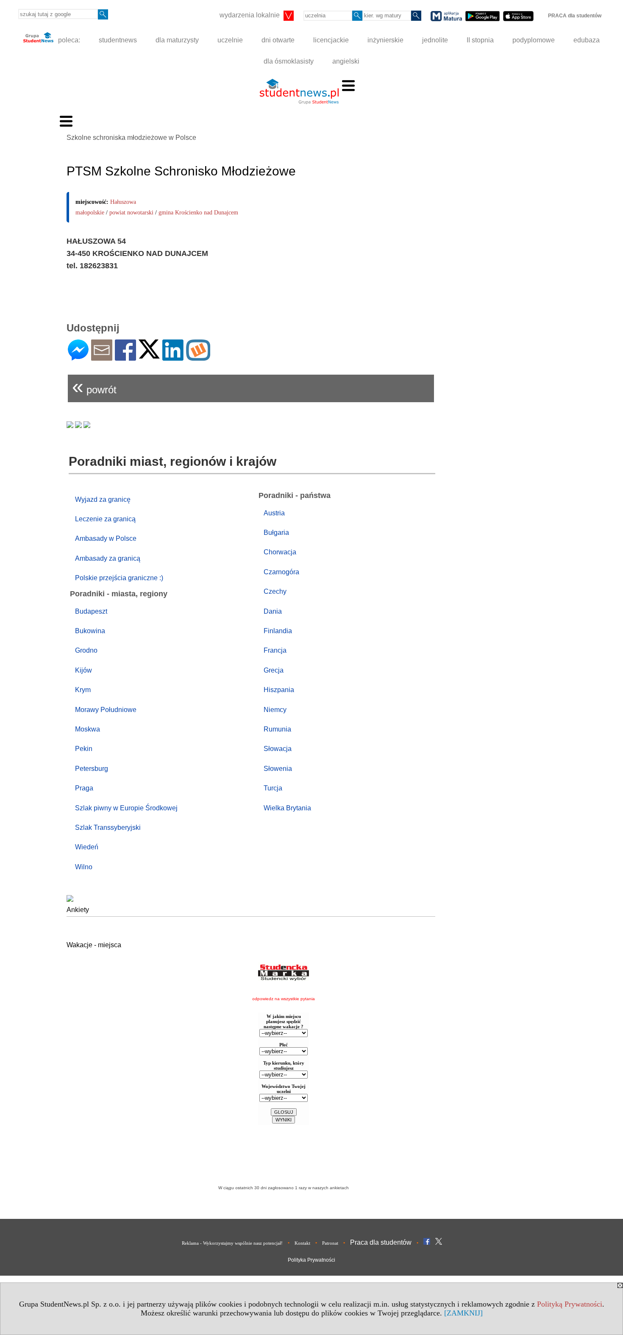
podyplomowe (533, 40)
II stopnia (480, 40)
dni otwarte (278, 40)
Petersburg (91, 768)
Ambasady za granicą (107, 558)
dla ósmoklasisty (289, 61)
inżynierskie (385, 40)
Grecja (274, 670)
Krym (83, 689)
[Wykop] (198, 357)
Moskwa (87, 729)
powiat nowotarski (131, 212)
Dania (273, 611)
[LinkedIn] (173, 357)
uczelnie (230, 40)
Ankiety (78, 909)
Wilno (83, 867)
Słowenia (278, 768)
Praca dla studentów (381, 1242)
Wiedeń (86, 847)
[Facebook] (125, 357)
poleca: (68, 40)
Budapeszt (91, 611)
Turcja (273, 788)
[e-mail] (101, 357)
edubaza (586, 40)
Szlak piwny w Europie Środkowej (126, 808)
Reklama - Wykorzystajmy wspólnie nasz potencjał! (232, 1243)
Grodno (86, 650)
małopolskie (89, 212)
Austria (274, 513)
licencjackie (331, 40)
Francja (275, 650)
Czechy (275, 591)
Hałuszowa (123, 202)
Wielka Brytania (287, 808)
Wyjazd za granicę (103, 499)
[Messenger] (78, 357)
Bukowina (90, 630)
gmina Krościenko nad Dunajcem (198, 212)
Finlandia (278, 630)
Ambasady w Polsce (105, 538)
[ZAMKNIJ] (463, 1313)
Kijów (83, 670)
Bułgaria (276, 532)
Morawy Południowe (105, 709)
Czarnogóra (281, 572)
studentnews (118, 40)
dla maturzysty (177, 40)
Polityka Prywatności (311, 1260)
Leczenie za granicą (105, 519)
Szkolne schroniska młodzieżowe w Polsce (131, 137)
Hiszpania (279, 689)
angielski (345, 61)
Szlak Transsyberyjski (108, 827)
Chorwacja (280, 552)
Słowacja (278, 748)
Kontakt (302, 1243)
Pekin (83, 748)
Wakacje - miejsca (94, 944)
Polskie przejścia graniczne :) (119, 577)
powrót (94, 386)
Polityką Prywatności (569, 1304)
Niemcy (275, 709)
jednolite (435, 40)
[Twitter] (149, 355)
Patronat (330, 1243)
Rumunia (277, 729)
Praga (84, 788)
